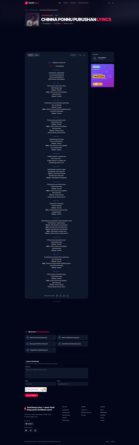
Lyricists (73, 2)
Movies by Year (66, 412)
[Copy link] (67, 295)
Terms (107, 441)
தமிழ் (36, 55)
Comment (28, 366)
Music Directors (83, 2)
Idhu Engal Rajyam (33, 10)
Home (59, 2)
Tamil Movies (65, 409)
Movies (66, 2)
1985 (56, 15)
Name (27, 380)
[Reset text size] (73, 55)
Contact (102, 420)
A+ (75, 55)
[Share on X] (30, 430)
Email (59, 380)
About (101, 409)
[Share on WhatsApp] (64, 295)
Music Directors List (86, 412)
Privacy (102, 417)
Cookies (113, 441)
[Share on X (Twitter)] (60, 295)
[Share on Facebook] (57, 295)
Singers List (84, 409)
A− (71, 55)
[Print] (84, 55)
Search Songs (65, 420)
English (31, 55)
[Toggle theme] (109, 3)
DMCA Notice (103, 412)
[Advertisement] (69, 40)
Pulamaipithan (47, 23)
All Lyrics (83, 415)
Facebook (30, 423)
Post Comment (31, 395)
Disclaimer (103, 415)
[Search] (112, 3)
